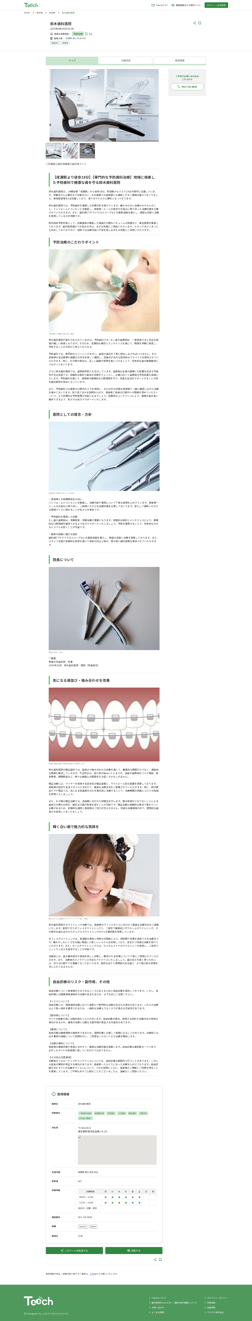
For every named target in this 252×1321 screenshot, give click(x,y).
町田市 (52, 12)
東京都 (39, 12)
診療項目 (126, 60)
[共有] (194, 23)
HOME (27, 12)
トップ (72, 60)
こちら (93, 1273)
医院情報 (179, 60)
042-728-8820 (85, 1217)
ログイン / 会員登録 (216, 5)
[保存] (200, 23)
